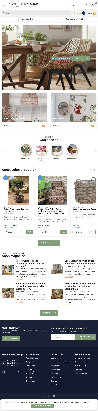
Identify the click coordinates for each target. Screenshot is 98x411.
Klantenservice (11, 338)
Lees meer (20, 279)
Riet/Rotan (30, 362)
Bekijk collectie (47, 243)
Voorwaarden (56, 369)
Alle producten (81, 373)
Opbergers (30, 373)
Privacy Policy (56, 377)
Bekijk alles (47, 313)
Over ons (54, 358)
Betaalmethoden (57, 366)
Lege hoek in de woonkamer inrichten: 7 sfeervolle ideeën (80, 262)
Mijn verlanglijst (81, 366)
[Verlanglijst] (85, 4)
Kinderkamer (31, 381)
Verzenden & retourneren (60, 362)
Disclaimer (55, 373)
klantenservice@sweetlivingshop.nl (20, 372)
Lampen (29, 377)
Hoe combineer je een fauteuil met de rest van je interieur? (30, 263)
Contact (54, 385)
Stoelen (29, 369)
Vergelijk (9, 232)
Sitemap (54, 381)
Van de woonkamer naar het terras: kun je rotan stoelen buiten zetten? (30, 286)
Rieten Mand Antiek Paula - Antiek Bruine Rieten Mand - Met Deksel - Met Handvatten (51, 211)
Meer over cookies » (61, 406)
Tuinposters (30, 366)
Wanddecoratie (32, 358)
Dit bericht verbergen (42, 406)
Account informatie (82, 358)
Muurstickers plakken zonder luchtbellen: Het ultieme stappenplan (80, 286)
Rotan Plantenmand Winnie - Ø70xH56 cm (16, 210)
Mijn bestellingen (81, 362)
